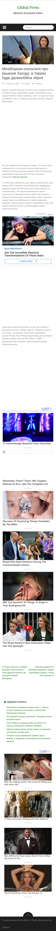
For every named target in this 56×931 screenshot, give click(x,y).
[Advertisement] (28, 134)
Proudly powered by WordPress (16, 920)
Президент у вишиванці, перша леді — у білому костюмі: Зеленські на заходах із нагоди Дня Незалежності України (27, 710)
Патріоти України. (20, 177)
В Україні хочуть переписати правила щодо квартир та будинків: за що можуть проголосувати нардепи (28, 738)
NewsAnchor (43, 920)
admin (27, 83)
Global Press (28, 7)
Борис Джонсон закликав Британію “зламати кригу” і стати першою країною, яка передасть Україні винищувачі (14, 672)
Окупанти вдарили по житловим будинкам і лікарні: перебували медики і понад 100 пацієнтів (41, 671)
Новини (38, 83)
